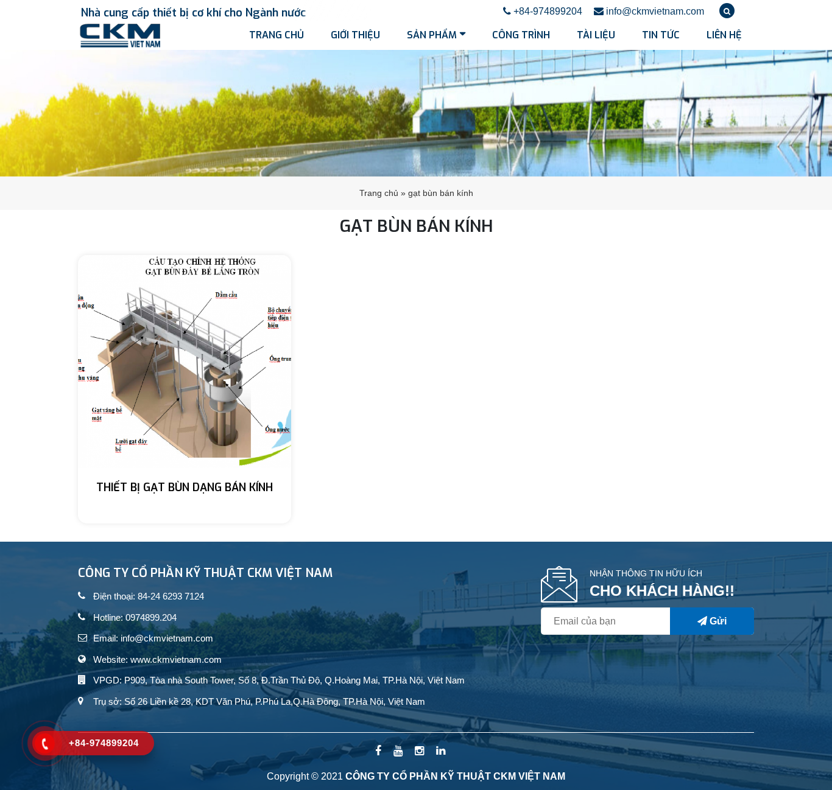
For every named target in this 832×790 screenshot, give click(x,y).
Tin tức (661, 35)
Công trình (521, 35)
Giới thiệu (355, 35)
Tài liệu (596, 35)
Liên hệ (724, 35)
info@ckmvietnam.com (654, 11)
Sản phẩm (432, 35)
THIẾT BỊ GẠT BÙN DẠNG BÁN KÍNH (184, 487)
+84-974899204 (546, 11)
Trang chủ (276, 35)
